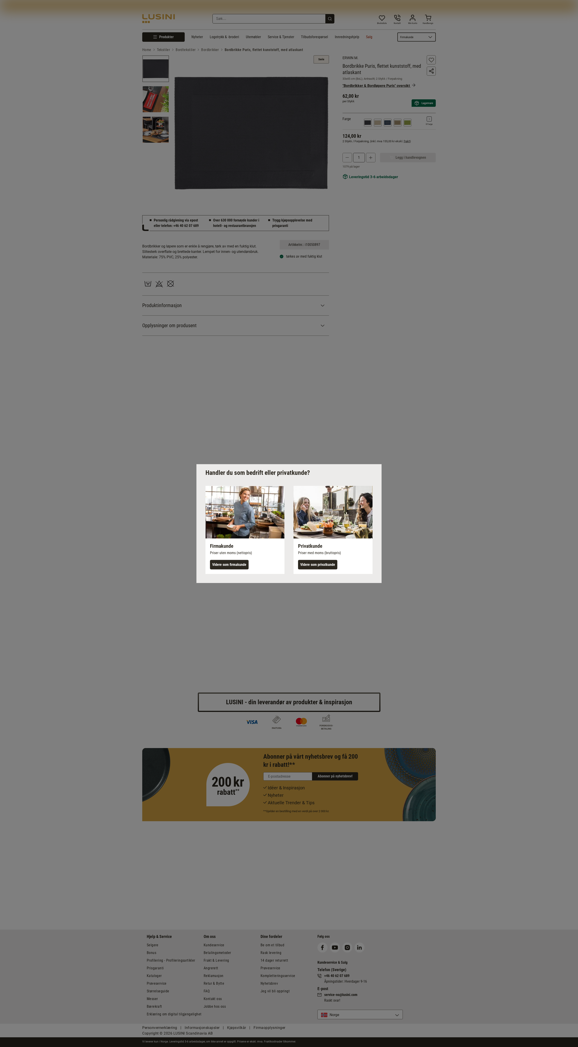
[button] (244, 530)
